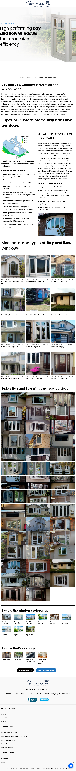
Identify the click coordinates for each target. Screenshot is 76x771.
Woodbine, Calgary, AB (9, 315)
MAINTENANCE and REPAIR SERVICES (14, 736)
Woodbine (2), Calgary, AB (35, 315)
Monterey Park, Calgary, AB (35, 281)
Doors (3, 762)
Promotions (5, 744)
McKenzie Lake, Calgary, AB (10, 378)
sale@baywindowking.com (60, 694)
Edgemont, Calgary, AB (59, 281)
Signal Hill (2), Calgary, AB (9, 347)
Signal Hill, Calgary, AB (33, 347)
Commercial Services (9, 733)
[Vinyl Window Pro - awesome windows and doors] (38, 4)
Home (22, 78)
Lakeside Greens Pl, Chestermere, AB (12, 282)
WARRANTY (5, 722)
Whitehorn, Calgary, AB (59, 315)
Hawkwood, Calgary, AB (59, 378)
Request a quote (7, 748)
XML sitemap (66, 768)
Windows (30, 78)
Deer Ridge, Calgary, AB (34, 378)
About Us (4, 718)
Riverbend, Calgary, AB (58, 347)
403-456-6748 (18, 694)
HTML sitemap (56, 768)
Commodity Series (8, 740)
